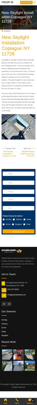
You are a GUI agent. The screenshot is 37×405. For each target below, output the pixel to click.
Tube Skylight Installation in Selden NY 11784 (9, 154)
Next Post (28, 148)
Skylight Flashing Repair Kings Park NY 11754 (27, 154)
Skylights (7, 31)
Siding (29, 219)
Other (28, 224)
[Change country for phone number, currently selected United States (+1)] (5, 192)
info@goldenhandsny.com (16, 295)
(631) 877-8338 (26, 2)
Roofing (8, 219)
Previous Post (10, 148)
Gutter (8, 224)
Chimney (19, 219)
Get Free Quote (18, 232)
